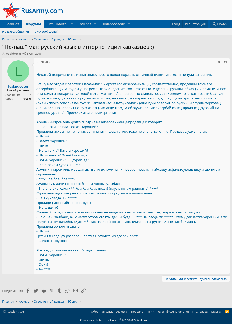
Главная (12, 23)
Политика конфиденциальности (170, 312)
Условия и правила (129, 312)
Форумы (33, 23)
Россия (27, 99)
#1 (225, 62)
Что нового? (58, 23)
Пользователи (113, 23)
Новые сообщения (15, 31)
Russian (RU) (15, 312)
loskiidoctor (13, 54)
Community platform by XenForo (116, 320)
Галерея (84, 23)
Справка (202, 312)
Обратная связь (102, 312)
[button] (72, 24)
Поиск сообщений (45, 31)
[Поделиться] (219, 62)
